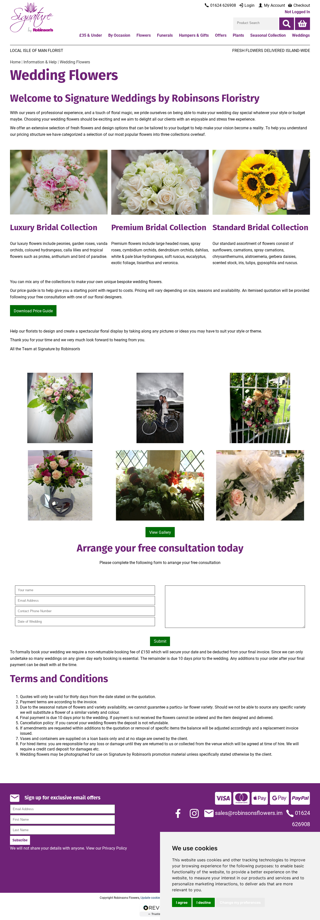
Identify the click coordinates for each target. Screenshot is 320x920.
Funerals (165, 35)
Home (15, 61)
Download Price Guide (33, 310)
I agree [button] (182, 902)
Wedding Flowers (75, 61)
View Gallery (160, 532)
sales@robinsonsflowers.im (248, 812)
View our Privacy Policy (106, 848)
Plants (238, 35)
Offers (220, 35)
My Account (274, 5)
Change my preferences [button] (240, 902)
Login (249, 5)
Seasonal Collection (268, 35)
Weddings (301, 35)
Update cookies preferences (159, 898)
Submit (160, 641)
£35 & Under (90, 35)
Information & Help (40, 61)
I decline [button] (203, 902)
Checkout (301, 5)
